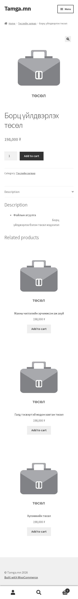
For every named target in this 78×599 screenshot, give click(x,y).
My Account (13, 592)
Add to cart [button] (39, 329)
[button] (68, 39)
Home (12, 23)
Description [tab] (12, 192)
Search (39, 592)
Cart (60, 589)
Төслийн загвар (27, 23)
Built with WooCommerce (21, 577)
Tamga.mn (17, 8)
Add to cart (31, 156)
